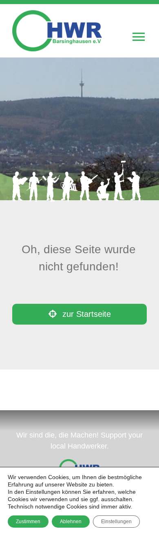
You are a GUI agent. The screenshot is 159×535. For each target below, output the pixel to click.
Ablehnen (71, 521)
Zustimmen (28, 521)
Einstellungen (116, 521)
